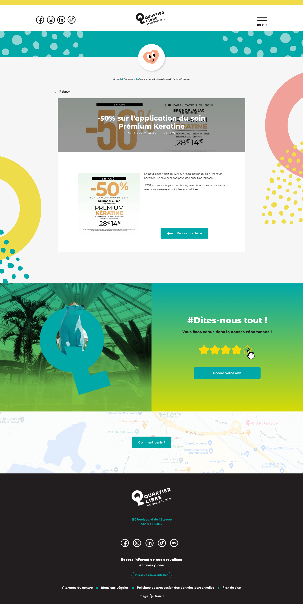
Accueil (117, 79)
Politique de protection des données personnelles (175, 588)
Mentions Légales (115, 588)
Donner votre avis (227, 373)
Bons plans (129, 79)
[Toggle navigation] (260, 20)
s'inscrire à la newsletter (151, 575)
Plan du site (231, 588)
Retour (64, 92)
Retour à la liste (189, 233)
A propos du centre (77, 588)
